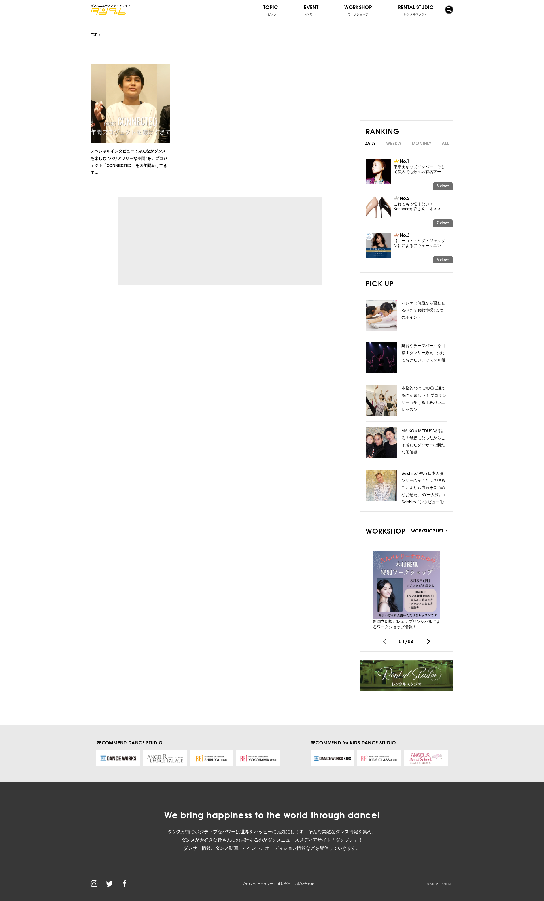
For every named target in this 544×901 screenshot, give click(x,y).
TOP (94, 35)
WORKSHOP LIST (427, 530)
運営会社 (284, 883)
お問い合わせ (304, 883)
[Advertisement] (169, 241)
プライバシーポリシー (257, 883)
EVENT (311, 9)
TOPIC (271, 9)
